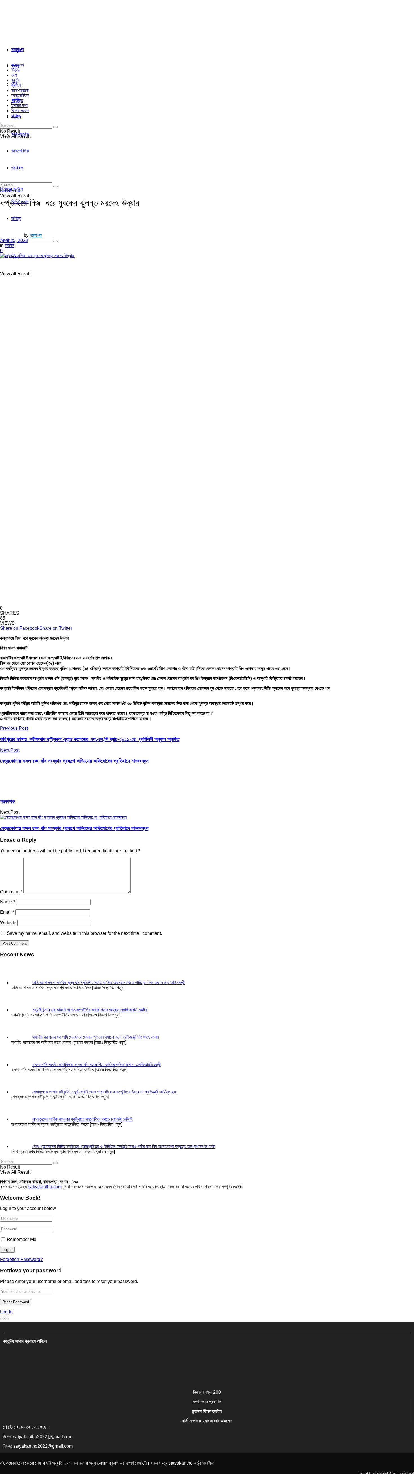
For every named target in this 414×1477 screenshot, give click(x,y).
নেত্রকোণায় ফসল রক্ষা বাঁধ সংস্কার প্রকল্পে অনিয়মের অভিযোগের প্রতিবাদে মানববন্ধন (74, 828)
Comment (11, 891)
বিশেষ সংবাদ (20, 110)
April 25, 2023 (14, 240)
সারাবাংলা (17, 49)
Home (6, 189)
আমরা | (365, 1473)
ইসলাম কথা (19, 105)
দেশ (14, 75)
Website (8, 922)
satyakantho (180, 1463)
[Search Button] (55, 241)
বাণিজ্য (16, 115)
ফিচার (15, 70)
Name (7, 901)
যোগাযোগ (407, 1473)
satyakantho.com (45, 1186)
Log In (6, 1311)
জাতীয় (15, 80)
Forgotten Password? (21, 1259)
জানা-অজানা (20, 90)
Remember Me (21, 1239)
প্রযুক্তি (17, 100)
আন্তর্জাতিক (20, 95)
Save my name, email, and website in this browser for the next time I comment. (84, 933)
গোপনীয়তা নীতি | (385, 1473)
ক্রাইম (16, 85)
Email (7, 912)
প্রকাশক (36, 235)
